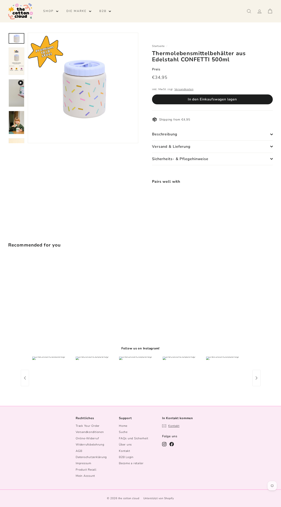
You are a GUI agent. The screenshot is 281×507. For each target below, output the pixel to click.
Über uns (125, 445)
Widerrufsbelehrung (90, 445)
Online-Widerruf (87, 438)
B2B (103, 11)
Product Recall (86, 470)
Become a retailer (131, 463)
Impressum (83, 463)
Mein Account (85, 476)
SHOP (49, 11)
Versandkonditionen (90, 432)
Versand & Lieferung (171, 146)
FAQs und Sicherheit (133, 438)
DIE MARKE (77, 11)
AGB (79, 451)
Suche (123, 432)
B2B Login (126, 457)
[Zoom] (83, 88)
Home (123, 426)
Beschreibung (164, 134)
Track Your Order (88, 426)
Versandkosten (184, 89)
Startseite (158, 46)
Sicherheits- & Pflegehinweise (180, 158)
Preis (156, 69)
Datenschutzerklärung (91, 457)
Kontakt (124, 451)
